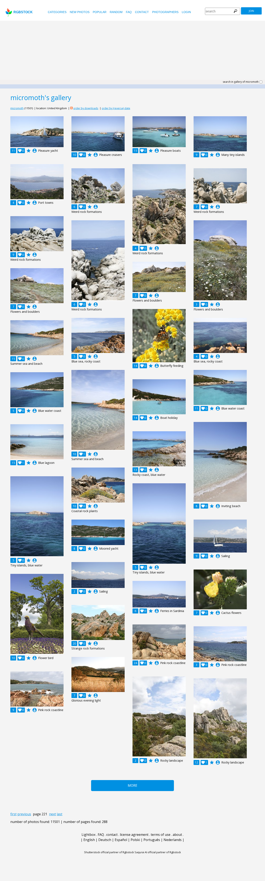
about (177, 834)
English (89, 839)
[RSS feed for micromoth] (71, 108)
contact (142, 12)
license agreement (134, 834)
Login (186, 12)
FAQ (129, 12)
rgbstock (23, 12)
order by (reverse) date (116, 108)
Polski (135, 839)
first (13, 814)
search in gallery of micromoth (241, 81)
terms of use (160, 834)
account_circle (34, 150)
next (52, 814)
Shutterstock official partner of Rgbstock (109, 852)
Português (151, 839)
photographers (165, 12)
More (132, 785)
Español (121, 839)
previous (24, 814)
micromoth (17, 108)
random (116, 12)
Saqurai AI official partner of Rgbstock (158, 852)
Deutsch (104, 839)
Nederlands (173, 839)
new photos (79, 12)
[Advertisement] (132, 52)
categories (57, 12)
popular (99, 12)
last (59, 814)
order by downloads (85, 108)
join (251, 11)
